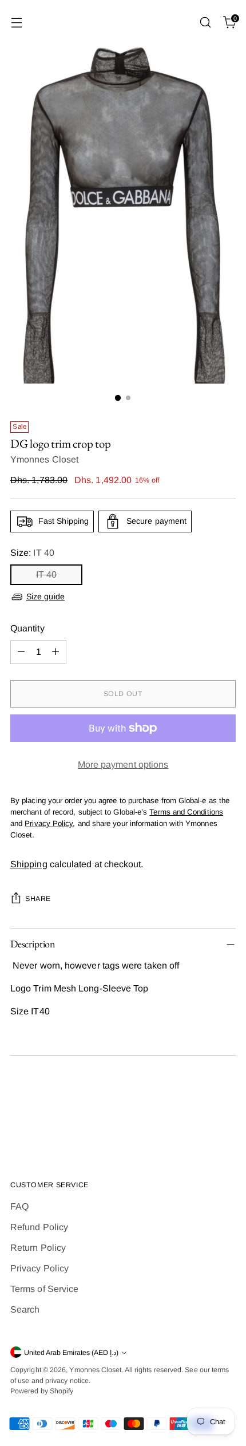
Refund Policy (39, 1227)
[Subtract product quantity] (21, 652)
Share (38, 899)
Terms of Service (44, 1289)
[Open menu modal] (16, 22)
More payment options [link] (123, 764)
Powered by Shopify (41, 1391)
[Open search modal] (205, 22)
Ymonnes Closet (44, 459)
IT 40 (46, 574)
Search (24, 1309)
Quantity (27, 628)
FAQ (19, 1206)
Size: (32, 553)
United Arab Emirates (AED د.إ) (71, 1353)
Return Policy (38, 1248)
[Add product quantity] (55, 652)
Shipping (28, 864)
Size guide (45, 596)
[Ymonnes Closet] (123, 23)
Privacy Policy (39, 1268)
